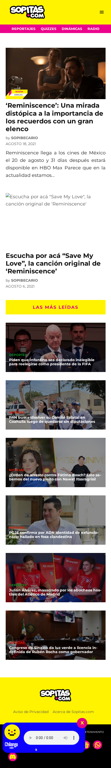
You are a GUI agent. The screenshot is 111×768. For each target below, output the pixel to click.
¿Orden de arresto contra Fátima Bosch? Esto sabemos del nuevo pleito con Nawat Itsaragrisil (55, 477)
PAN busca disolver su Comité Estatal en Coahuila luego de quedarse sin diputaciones (52, 419)
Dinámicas (72, 29)
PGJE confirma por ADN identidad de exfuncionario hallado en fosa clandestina (54, 534)
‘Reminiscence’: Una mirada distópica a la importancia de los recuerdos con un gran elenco (54, 117)
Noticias (17, 412)
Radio (93, 29)
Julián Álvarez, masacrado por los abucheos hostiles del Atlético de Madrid (55, 592)
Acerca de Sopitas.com (73, 711)
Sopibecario (24, 138)
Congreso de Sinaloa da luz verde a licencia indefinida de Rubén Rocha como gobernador (53, 649)
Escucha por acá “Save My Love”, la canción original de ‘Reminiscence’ (53, 263)
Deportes (18, 355)
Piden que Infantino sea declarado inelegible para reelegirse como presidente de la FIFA (51, 362)
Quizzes (48, 29)
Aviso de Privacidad (31, 711)
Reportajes (23, 29)
